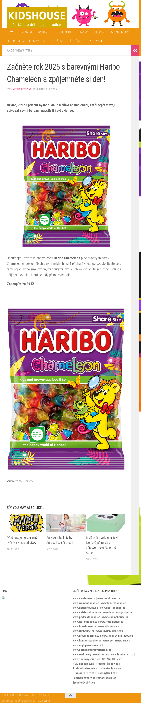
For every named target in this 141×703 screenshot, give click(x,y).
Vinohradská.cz (106, 678)
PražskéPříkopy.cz (107, 663)
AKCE (99, 41)
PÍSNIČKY (74, 41)
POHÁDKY (57, 41)
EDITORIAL (26, 32)
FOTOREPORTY (15, 41)
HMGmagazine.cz (83, 663)
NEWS (10, 32)
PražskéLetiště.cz (84, 673)
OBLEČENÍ (99, 32)
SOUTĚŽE (43, 32)
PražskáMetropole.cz (86, 668)
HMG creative (43, 700)
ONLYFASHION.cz (112, 659)
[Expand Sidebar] (135, 50)
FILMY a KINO (37, 41)
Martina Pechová (20, 89)
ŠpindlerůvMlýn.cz (84, 682)
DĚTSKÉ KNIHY (63, 32)
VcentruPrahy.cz (111, 668)
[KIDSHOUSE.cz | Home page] (37, 17)
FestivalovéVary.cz (84, 678)
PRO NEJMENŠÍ (119, 32)
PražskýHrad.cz (106, 673)
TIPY (88, 41)
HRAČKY (82, 32)
